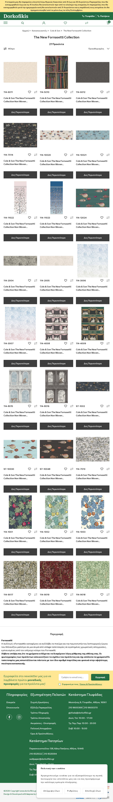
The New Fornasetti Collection (77, 30)
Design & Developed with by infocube (24, 794)
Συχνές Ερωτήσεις (39, 702)
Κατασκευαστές (39, 30)
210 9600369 (75, 707)
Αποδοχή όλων (93, 791)
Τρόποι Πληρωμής (39, 712)
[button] (17, 694)
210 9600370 (91, 707)
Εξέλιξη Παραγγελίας (41, 707)
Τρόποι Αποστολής (40, 718)
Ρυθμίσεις (72, 791)
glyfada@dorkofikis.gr (79, 712)
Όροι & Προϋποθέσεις (41, 733)
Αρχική (25, 30)
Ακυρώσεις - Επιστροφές (43, 723)
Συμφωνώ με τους (82, 684)
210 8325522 (35, 753)
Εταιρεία (10, 702)
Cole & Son (55, 30)
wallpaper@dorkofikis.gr (41, 759)
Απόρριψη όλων (51, 791)
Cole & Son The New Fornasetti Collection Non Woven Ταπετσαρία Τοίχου (19, 101)
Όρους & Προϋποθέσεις (90, 684)
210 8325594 (50, 753)
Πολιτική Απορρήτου (41, 728)
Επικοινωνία (12, 707)
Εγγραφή (100, 677)
